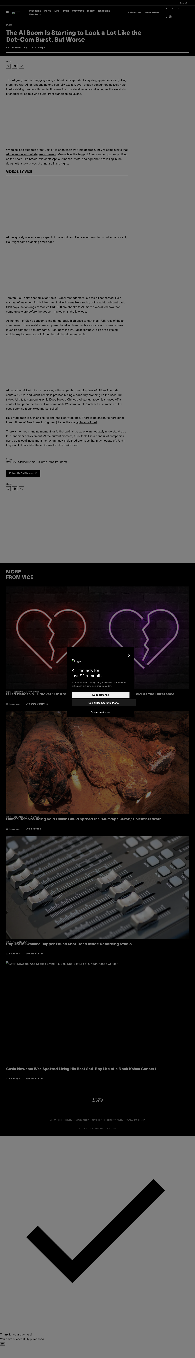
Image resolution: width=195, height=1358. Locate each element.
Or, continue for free (100, 712)
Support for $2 (100, 695)
